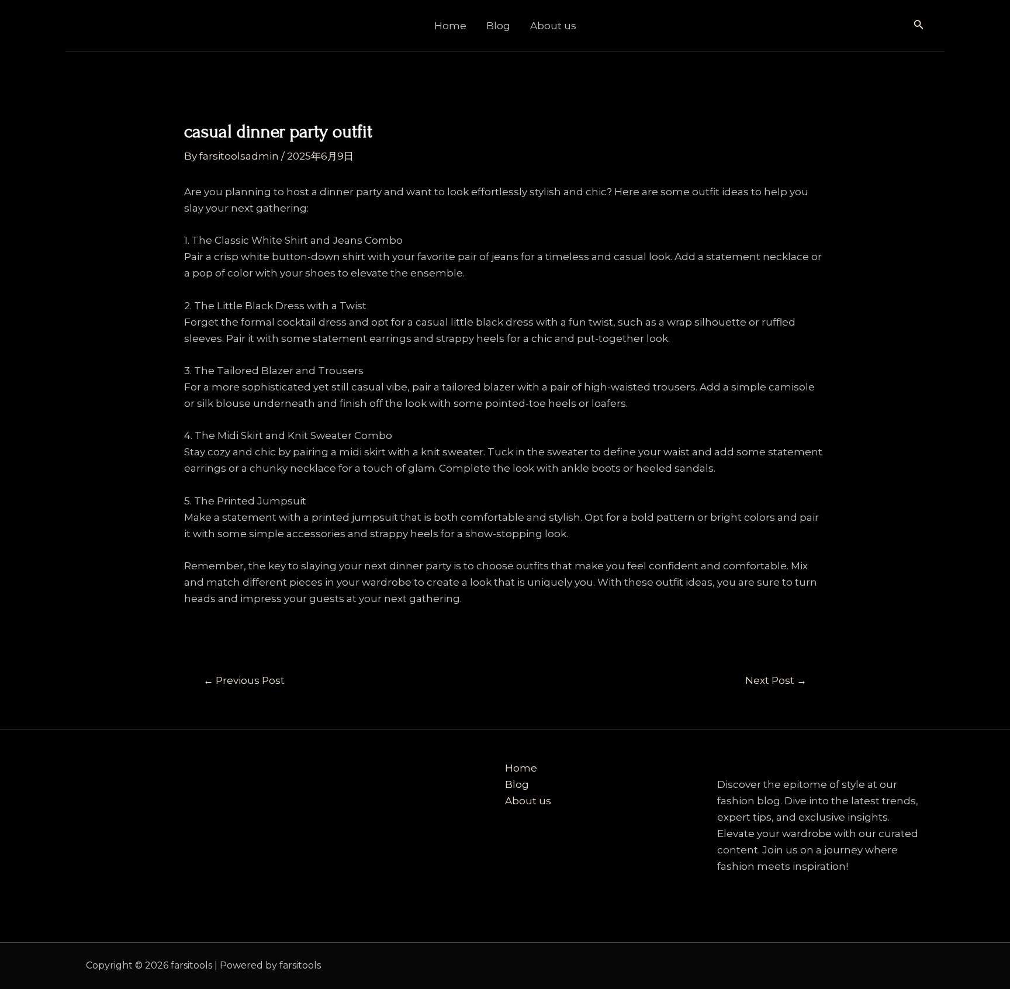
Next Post (776, 681)
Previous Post (244, 681)
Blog (498, 26)
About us (553, 26)
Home (450, 26)
